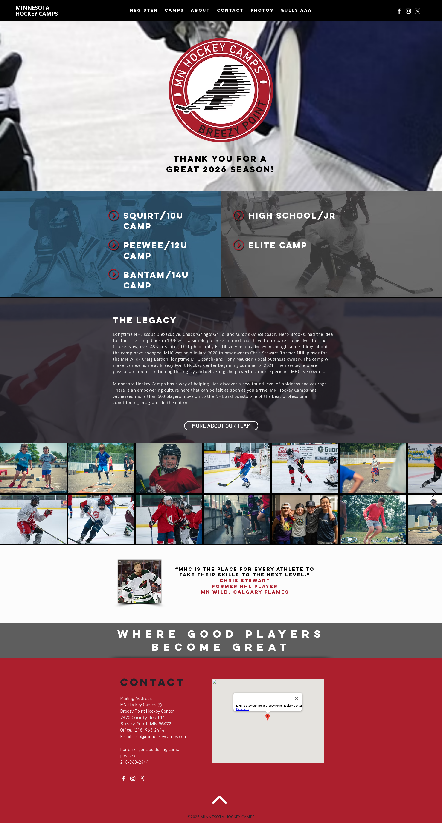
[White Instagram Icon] (408, 11)
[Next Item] (434, 493)
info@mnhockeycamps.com (160, 737)
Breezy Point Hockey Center (188, 365)
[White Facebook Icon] (399, 11)
